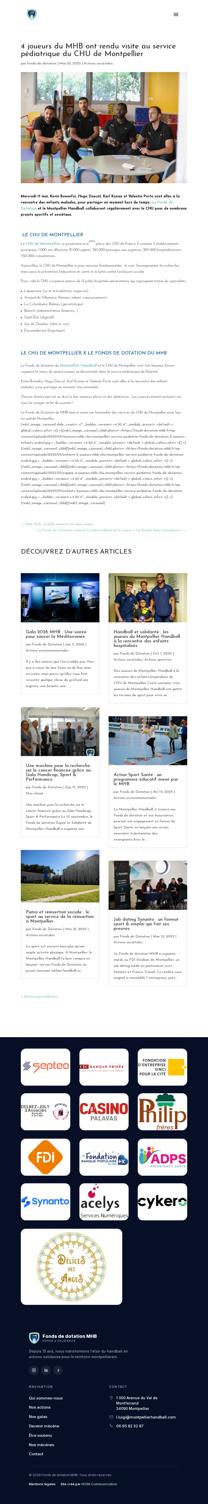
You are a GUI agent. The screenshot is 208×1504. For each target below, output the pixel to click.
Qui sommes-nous (46, 1398)
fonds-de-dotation (41, 63)
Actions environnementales (47, 651)
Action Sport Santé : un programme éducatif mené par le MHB (146, 780)
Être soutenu (40, 1435)
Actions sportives (158, 660)
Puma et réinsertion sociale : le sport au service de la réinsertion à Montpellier (60, 917)
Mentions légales (42, 1484)
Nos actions (39, 1407)
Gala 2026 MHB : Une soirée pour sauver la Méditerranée (56, 634)
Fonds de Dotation (47, 644)
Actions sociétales (98, 63)
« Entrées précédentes (39, 997)
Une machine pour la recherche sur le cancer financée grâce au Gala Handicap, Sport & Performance (58, 773)
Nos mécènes (41, 1444)
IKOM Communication (99, 1484)
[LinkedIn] (46, 1370)
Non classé (34, 793)
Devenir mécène (44, 1426)
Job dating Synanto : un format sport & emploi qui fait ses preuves (146, 924)
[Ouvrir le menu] (176, 14)
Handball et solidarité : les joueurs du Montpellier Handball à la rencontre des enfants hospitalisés (147, 639)
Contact (36, 1453)
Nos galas (38, 1416)
